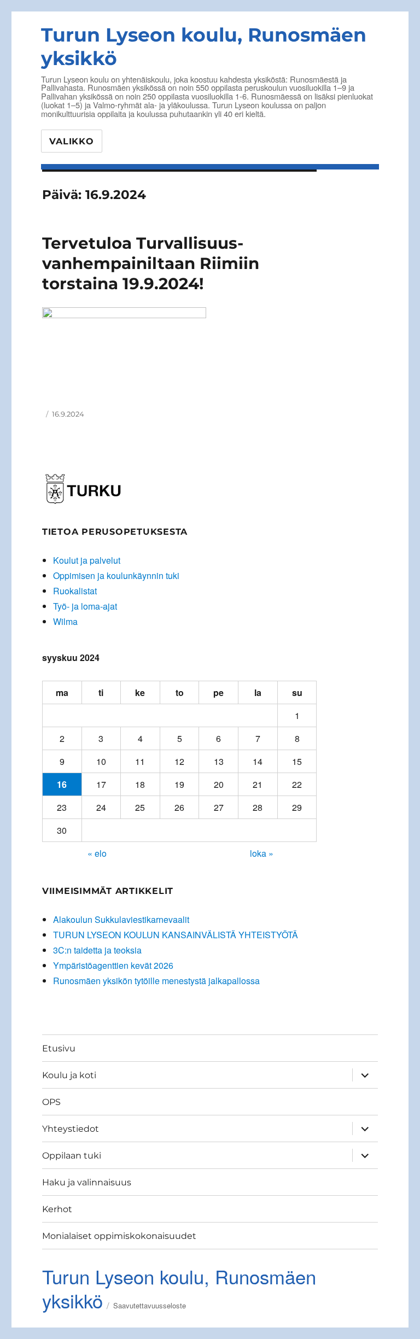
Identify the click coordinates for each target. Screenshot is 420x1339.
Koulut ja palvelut (86, 560)
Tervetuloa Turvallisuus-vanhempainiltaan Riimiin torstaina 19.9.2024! (150, 263)
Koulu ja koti (69, 1075)
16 (62, 784)
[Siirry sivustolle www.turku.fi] (83, 487)
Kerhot (57, 1209)
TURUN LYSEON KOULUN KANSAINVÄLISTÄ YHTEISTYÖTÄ (175, 934)
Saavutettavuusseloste (149, 1305)
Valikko (71, 141)
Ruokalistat (75, 590)
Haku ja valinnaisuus (86, 1182)
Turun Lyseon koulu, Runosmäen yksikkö (179, 1287)
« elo (97, 853)
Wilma (65, 621)
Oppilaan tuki (71, 1155)
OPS (51, 1102)
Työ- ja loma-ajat (85, 606)
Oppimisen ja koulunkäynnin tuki (116, 575)
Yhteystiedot (70, 1129)
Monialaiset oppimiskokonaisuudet (119, 1236)
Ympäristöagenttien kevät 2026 (113, 965)
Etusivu (58, 1048)
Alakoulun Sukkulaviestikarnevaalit (121, 919)
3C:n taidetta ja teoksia (97, 950)
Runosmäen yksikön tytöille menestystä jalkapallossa (156, 980)
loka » (261, 853)
